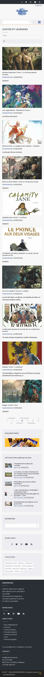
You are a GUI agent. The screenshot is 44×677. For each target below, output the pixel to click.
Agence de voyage (11, 563)
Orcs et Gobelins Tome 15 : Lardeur (15, 291)
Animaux (21, 563)
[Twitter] (26, 2)
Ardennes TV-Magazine (12, 566)
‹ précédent (24, 418)
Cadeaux (30, 568)
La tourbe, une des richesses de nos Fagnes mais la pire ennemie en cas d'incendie (26, 473)
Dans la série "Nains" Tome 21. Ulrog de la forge (20, 182)
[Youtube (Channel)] (35, 2)
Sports (17, 571)
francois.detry (18, 477)
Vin (22, 571)
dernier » (31, 423)
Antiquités (28, 563)
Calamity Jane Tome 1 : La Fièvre (14, 217)
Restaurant (9, 571)
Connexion (38, 5)
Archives (7, 627)
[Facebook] (22, 2)
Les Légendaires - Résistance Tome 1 (16, 110)
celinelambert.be (9, 675)
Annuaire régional (10, 632)
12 (33, 421)
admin (16, 467)
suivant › (20, 423)
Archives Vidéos (10, 630)
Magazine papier (22, 442)
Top (40, 674)
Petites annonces (10, 634)
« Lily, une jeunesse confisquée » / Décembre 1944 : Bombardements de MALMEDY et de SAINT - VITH (26, 493)
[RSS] (39, 2)
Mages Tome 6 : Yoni (10, 405)
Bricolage (23, 568)
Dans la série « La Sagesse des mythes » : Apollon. (21, 146)
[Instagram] (30, 2)
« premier (11, 418)
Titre (4, 35)
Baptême (8, 568)
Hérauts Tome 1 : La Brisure (12, 367)
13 (38, 421)
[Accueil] (22, 15)
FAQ (5, 637)
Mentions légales (10, 639)
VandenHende (7, 77)
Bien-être (15, 568)
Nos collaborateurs (10, 625)
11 (27, 421)
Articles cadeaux (27, 566)
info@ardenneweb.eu (10, 657)
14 (11, 423)
